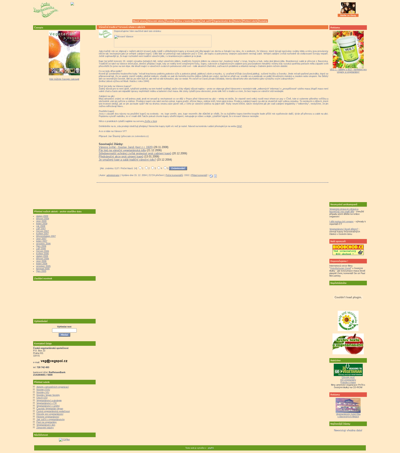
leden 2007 (41, 241)
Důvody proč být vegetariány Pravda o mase (348, 380)
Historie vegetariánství (47, 416)
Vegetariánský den (222, 21)
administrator (113, 175)
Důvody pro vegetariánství (49, 414)
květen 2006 (42, 253)
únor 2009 (41, 221)
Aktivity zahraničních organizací (52, 387)
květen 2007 (42, 233)
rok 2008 (40, 226)
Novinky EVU (43, 389)
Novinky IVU (42, 392)
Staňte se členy (348, 15)
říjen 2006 (41, 246)
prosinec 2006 (43, 243)
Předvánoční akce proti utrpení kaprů (121, 156)
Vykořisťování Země (340, 268)
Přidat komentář (199, 175)
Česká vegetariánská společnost (53, 411)
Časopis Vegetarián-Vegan (49, 408)
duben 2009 (42, 216)
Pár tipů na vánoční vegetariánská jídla (122, 150)
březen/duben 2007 (46, 236)
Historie (237, 21)
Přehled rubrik (250, 21)
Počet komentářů (174, 175)
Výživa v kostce (183, 21)
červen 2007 (42, 231)
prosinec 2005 (43, 266)
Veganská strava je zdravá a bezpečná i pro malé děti (343, 210)
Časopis (170, 21)
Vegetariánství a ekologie (49, 400)
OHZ (239, 126)
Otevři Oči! (42, 397)
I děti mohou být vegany (341, 221)
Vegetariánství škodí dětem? (343, 229)
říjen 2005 (41, 271)
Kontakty (263, 21)
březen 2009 (42, 218)
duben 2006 (42, 256)
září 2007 (41, 228)
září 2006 (41, 248)
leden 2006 (41, 263)
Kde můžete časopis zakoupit (64, 79)
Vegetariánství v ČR (46, 403)
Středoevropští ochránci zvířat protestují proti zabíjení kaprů (135, 153)
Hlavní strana (139, 21)
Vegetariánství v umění (48, 406)
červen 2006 (42, 251)
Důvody (196, 21)
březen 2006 (42, 258)
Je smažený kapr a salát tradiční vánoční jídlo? (127, 159)
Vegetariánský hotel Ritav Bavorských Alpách (348, 415)
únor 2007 (41, 238)
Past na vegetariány (46, 422)
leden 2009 (41, 223)
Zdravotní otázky (156, 21)
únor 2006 (41, 261)
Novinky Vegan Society (48, 395)
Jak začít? (207, 21)
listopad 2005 (43, 268)
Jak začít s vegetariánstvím (50, 419)
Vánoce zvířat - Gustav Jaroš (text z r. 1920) (126, 147)
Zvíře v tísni (150, 121)
